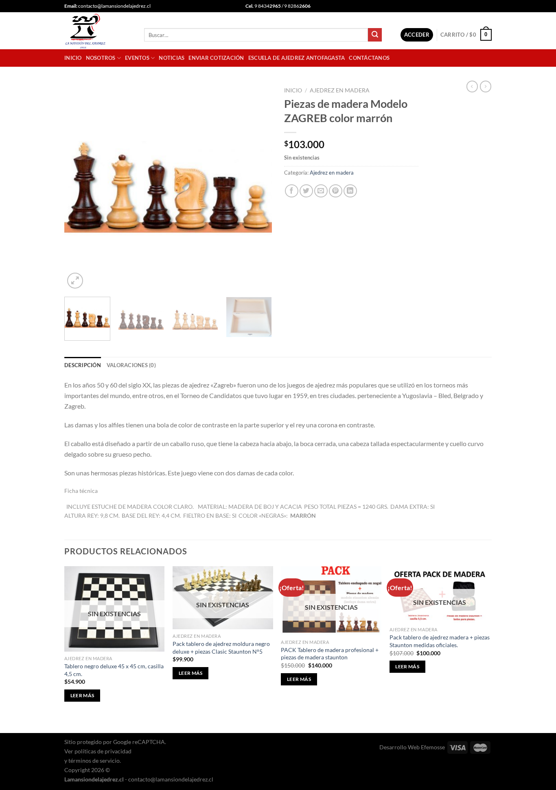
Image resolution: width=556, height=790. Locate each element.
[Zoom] (75, 281)
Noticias (171, 58)
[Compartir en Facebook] (291, 191)
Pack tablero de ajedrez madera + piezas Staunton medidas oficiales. (440, 641)
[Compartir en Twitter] (306, 191)
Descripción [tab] (82, 365)
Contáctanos (369, 58)
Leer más (82, 695)
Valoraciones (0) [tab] (131, 365)
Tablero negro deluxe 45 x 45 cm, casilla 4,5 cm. (114, 670)
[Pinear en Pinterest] (335, 191)
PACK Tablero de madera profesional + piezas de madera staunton (330, 653)
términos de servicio (94, 760)
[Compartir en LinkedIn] (350, 191)
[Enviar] (375, 35)
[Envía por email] (321, 191)
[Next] (257, 187)
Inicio (73, 58)
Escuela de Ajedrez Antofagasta (296, 58)
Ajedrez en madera (340, 90)
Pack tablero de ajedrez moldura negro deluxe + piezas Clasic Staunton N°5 (221, 647)
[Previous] (78, 187)
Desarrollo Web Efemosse (412, 747)
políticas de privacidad (102, 751)
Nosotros (101, 58)
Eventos (137, 58)
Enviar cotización (216, 58)
